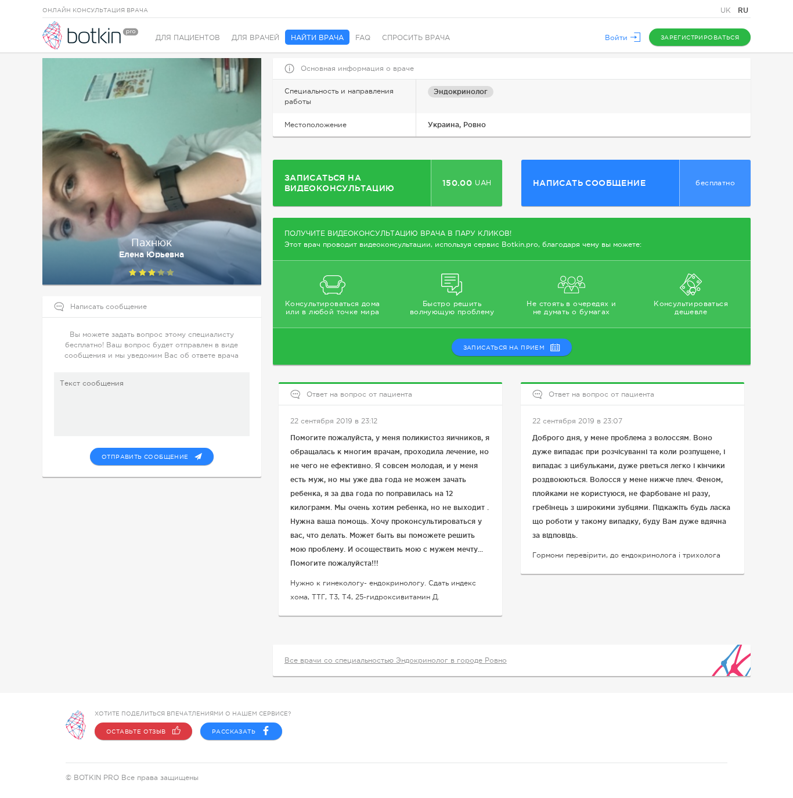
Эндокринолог (461, 91)
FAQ (362, 38)
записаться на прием (504, 347)
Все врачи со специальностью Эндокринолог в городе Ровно (395, 660)
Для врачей (255, 38)
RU (743, 10)
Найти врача (317, 38)
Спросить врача (416, 38)
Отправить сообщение (145, 457)
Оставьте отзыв (136, 731)
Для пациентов (188, 38)
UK (726, 10)
